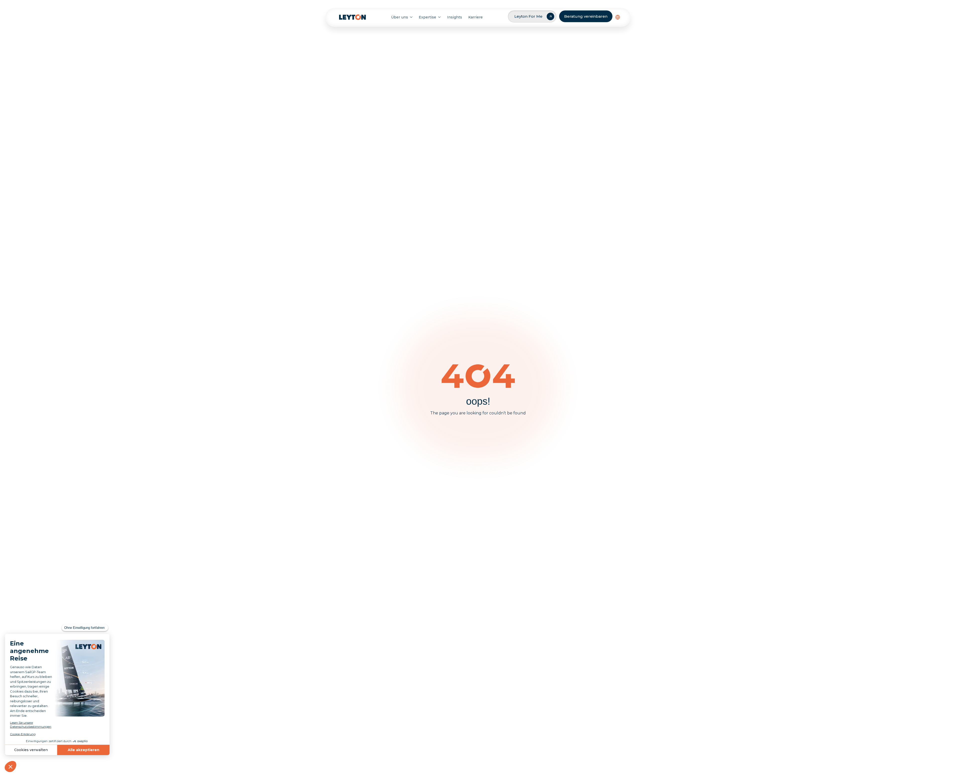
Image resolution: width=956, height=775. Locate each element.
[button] (617, 17)
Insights (454, 17)
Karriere (475, 17)
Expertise (427, 17)
